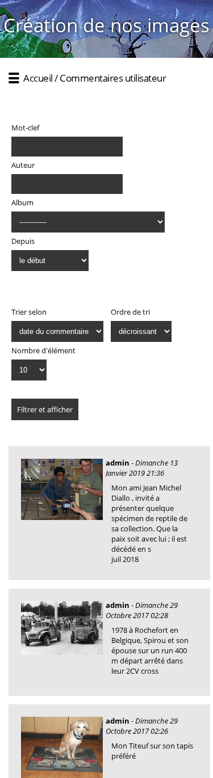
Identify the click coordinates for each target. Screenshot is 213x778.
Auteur (23, 165)
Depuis (23, 241)
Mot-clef (25, 127)
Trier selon (29, 312)
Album (22, 202)
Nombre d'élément (43, 350)
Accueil (38, 77)
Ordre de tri (130, 312)
